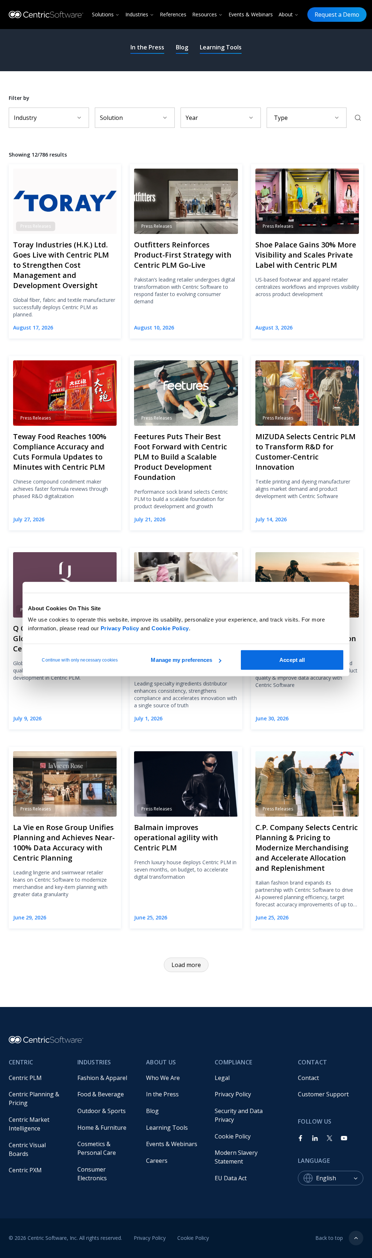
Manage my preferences (181, 660)
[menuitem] (37, 1077)
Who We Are (163, 1078)
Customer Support (323, 1094)
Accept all (292, 660)
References (173, 14)
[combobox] (339, 1178)
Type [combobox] (281, 118)
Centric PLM (25, 1078)
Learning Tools (221, 47)
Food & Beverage (100, 1094)
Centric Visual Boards (28, 1149)
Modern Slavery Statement (237, 1157)
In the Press (147, 47)
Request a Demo (337, 15)
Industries (136, 14)
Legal (222, 1078)
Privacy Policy (120, 628)
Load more (186, 965)
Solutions (103, 14)
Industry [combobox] (25, 118)
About (286, 14)
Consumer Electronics (92, 1173)
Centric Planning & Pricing (35, 1098)
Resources (204, 14)
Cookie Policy (170, 628)
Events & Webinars (251, 14)
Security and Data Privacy (239, 1115)
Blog (182, 47)
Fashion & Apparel (102, 1078)
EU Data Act (231, 1178)
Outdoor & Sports (101, 1111)
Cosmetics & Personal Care (96, 1148)
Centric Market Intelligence (30, 1124)
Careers (156, 1161)
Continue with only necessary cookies (80, 660)
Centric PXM (25, 1170)
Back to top (329, 1237)
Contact (308, 1078)
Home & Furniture (101, 1128)
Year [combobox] (192, 118)
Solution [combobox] (111, 118)
